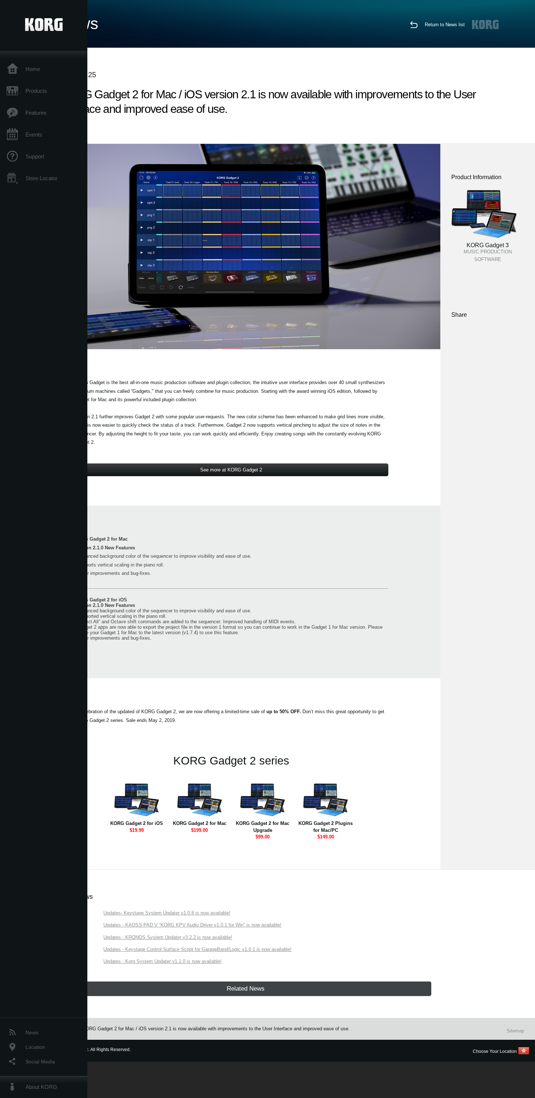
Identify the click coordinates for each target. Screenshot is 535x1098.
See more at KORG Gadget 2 (231, 470)
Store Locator (41, 178)
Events (33, 134)
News (31, 1032)
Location (35, 1047)
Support (34, 156)
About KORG (41, 1087)
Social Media (40, 1062)
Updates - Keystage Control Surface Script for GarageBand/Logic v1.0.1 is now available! (197, 949)
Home (32, 69)
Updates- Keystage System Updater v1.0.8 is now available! (166, 913)
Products (36, 91)
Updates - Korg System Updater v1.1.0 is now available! (162, 961)
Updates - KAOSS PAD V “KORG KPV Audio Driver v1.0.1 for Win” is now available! (192, 925)
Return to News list (445, 24)
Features (36, 113)
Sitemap (515, 1031)
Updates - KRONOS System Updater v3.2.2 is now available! (167, 937)
